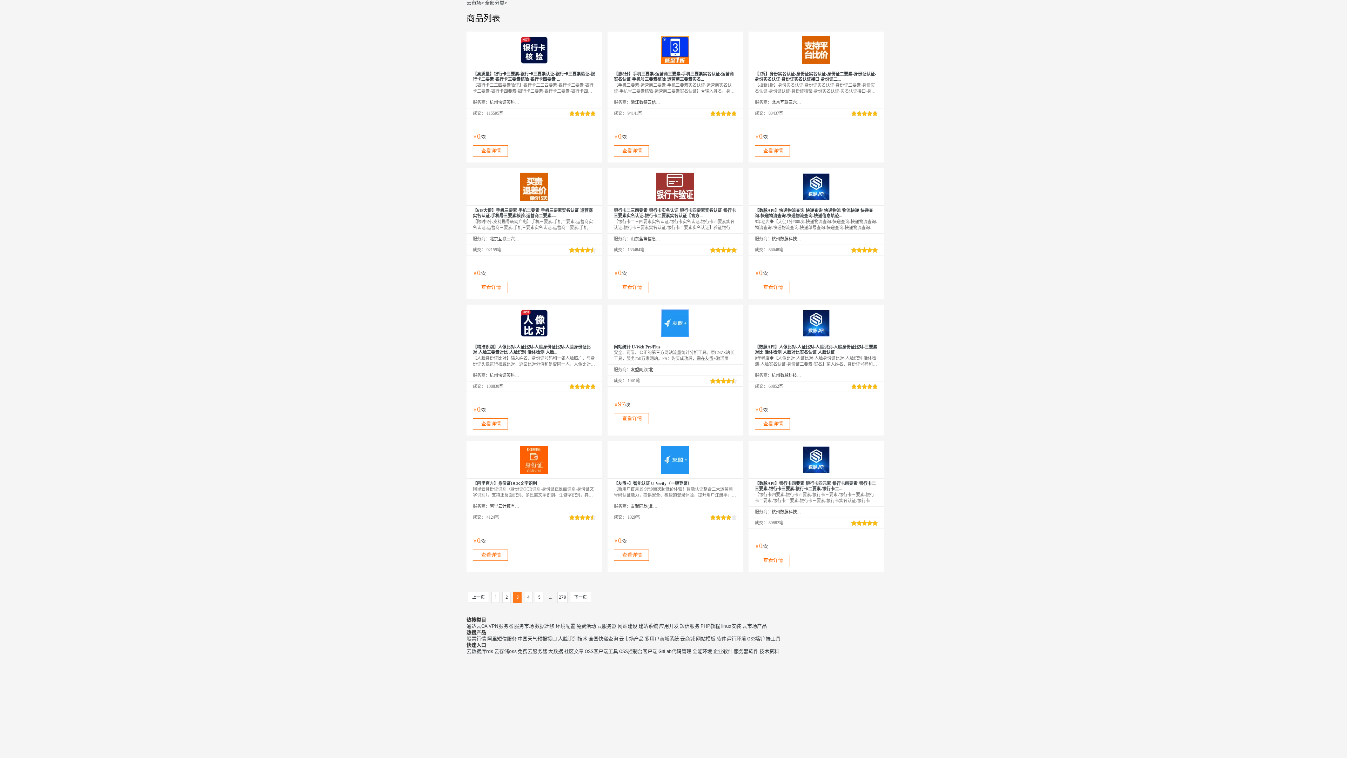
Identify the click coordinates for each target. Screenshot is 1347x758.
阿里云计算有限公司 (505, 506)
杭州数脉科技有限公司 (787, 239)
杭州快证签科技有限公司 (505, 102)
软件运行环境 (731, 638)
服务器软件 (746, 651)
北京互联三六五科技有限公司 (787, 102)
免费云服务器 (532, 651)
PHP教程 (710, 626)
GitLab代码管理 (674, 651)
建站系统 (648, 626)
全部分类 (494, 3)
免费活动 (586, 626)
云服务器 (607, 626)
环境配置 (565, 626)
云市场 (474, 3)
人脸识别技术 (573, 638)
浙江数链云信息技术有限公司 (646, 102)
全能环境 (702, 651)
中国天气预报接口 (537, 638)
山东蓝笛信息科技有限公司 (646, 239)
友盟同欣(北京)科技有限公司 (646, 369)
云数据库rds (480, 651)
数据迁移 (545, 626)
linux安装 (731, 626)
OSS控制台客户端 (638, 651)
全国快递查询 (603, 638)
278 (562, 597)
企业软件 (723, 651)
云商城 (687, 638)
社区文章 (574, 651)
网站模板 (706, 638)
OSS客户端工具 (763, 638)
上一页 (478, 597)
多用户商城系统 (662, 638)
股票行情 (476, 638)
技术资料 (769, 651)
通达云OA (477, 626)
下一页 (580, 597)
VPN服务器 (501, 626)
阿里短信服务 (502, 638)
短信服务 (689, 626)
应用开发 (669, 626)
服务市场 (524, 626)
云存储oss (505, 651)
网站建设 (627, 626)
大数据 (555, 651)
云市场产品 (754, 626)
